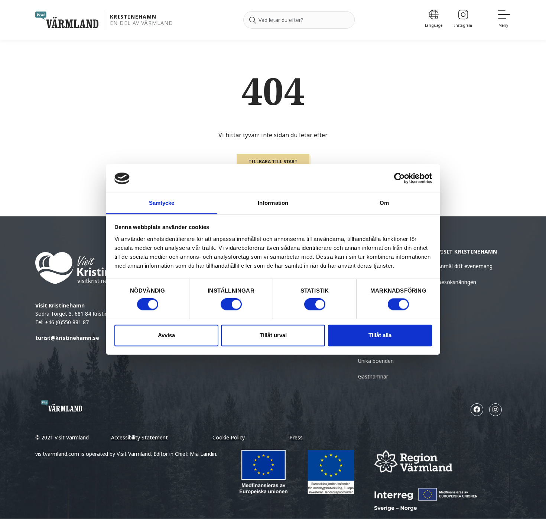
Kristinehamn (133, 17)
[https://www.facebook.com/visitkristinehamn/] (477, 409)
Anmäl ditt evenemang (465, 266)
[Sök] (252, 20)
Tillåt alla (379, 335)
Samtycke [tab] (162, 203)
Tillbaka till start (273, 161)
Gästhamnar (373, 376)
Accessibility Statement (139, 437)
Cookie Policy (228, 437)
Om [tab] (384, 203)
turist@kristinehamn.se (67, 337)
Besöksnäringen (457, 282)
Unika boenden (376, 360)
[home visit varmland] (66, 20)
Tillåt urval (273, 335)
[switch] (231, 304)
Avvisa (166, 335)
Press (296, 437)
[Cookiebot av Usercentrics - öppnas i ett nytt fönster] (399, 178)
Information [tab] (273, 203)
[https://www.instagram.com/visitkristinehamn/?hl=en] (495, 409)
